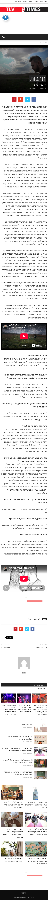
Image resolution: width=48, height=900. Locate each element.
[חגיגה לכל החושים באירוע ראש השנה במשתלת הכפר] (12, 848)
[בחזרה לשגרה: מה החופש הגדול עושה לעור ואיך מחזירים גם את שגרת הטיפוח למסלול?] (36, 792)
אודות (30, 1)
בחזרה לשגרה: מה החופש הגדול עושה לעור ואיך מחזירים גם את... (36, 804)
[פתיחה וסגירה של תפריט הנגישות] (5, 18)
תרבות (38, 78)
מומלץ (29, 619)
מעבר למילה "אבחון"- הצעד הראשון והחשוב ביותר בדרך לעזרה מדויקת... (13, 804)
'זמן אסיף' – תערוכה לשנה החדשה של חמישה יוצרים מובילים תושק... (37, 861)
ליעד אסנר (37, 619)
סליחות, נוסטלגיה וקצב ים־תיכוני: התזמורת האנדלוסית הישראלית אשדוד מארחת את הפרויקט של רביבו (9, 709)
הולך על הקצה (41, 648)
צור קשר (25, 1)
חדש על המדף (27, 725)
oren (41, 89)
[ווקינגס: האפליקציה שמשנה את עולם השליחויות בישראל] (40, 739)
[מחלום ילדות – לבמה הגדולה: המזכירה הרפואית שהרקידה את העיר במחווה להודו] (24, 698)
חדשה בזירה (6, 648)
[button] (3, 37)
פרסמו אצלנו (18, 1)
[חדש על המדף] (40, 727)
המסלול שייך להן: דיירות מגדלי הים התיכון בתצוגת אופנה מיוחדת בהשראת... (37, 831)
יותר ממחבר (40, 688)
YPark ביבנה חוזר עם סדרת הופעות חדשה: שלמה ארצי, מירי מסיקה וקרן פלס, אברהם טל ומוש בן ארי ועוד (40, 709)
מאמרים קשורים (39, 685)
